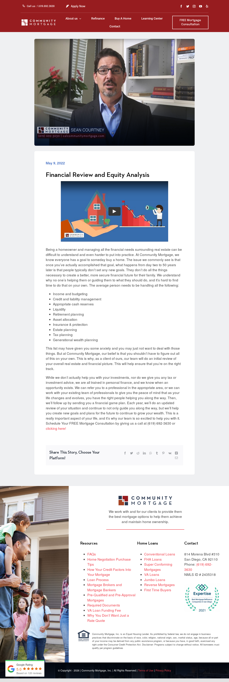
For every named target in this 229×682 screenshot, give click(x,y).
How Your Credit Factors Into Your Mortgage (109, 572)
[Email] (176, 457)
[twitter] (187, 6)
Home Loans (147, 543)
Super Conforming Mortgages (158, 567)
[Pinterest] (163, 453)
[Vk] (170, 453)
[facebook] (181, 6)
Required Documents (103, 605)
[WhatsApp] (151, 453)
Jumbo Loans (154, 579)
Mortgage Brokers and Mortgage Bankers (104, 587)
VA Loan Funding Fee (104, 610)
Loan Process (98, 579)
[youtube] (200, 6)
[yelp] (207, 6)
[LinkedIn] (144, 453)
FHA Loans (153, 559)
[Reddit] (138, 453)
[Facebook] (125, 453)
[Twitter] (131, 453)
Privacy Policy (163, 670)
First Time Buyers (157, 589)
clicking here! (56, 428)
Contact (191, 543)
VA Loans (151, 574)
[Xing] (176, 453)
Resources (89, 543)
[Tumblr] (157, 453)
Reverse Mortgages (159, 584)
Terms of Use (146, 670)
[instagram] (194, 6)
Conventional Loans (159, 554)
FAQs (91, 554)
